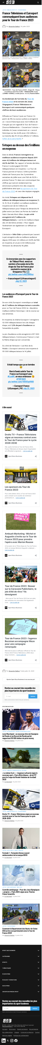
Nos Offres (5, 985)
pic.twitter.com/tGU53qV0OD (21, 381)
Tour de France (22, 10)
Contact (37, 1032)
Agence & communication (14, 770)
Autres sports (11, 731)
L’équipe (16, 1032)
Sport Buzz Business (8, 950)
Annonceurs (12, 1029)
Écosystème (6, 974)
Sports (4, 962)
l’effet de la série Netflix (11, 139)
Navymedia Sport (7, 1026)
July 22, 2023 (21, 281)
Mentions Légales (7, 1035)
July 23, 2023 (28, 388)
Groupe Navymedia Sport (10, 991)
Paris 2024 (19, 887)
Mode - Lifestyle (19, 850)
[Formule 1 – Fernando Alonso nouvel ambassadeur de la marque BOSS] (21, 838)
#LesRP (11, 376)
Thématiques (6, 968)
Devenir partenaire (22, 1029)
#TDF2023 (21, 379)
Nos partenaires (33, 1029)
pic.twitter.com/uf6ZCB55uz (21, 274)
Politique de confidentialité (21, 1035)
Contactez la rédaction (27, 1032)
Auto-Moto (10, 850)
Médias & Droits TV (12, 10)
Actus (4, 10)
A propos (4, 1029)
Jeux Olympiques (11, 887)
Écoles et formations (9, 980)
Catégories (6, 956)
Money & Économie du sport (23, 731)
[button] (3, 2)
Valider (32, 696)
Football (24, 770)
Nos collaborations (7, 1032)
